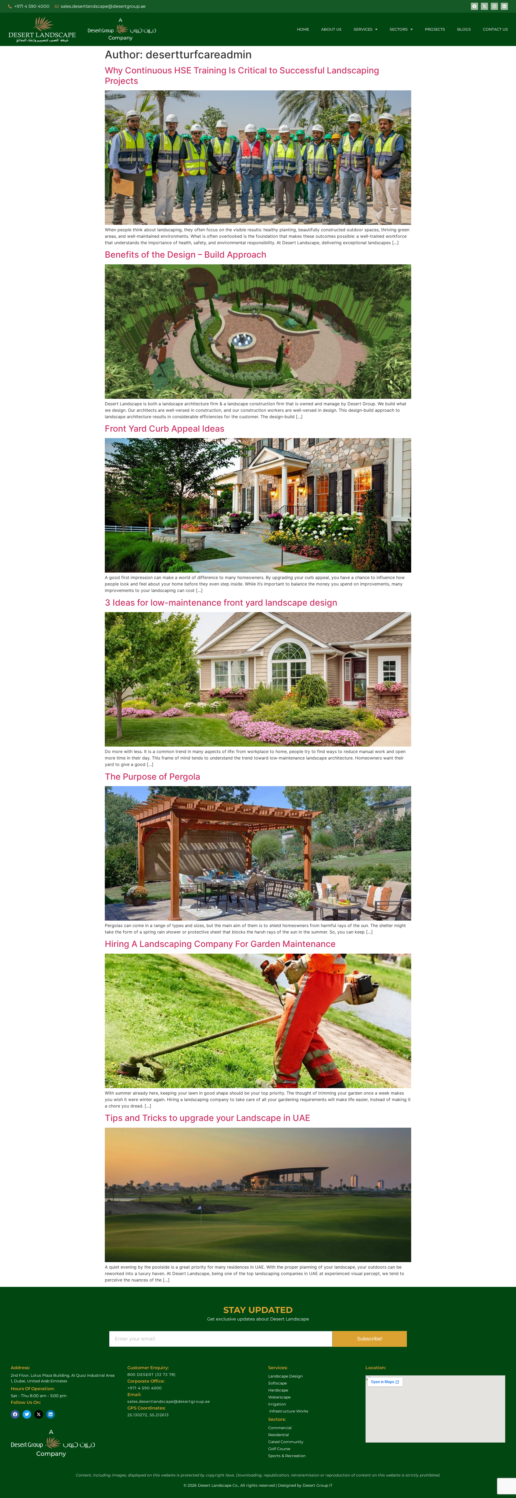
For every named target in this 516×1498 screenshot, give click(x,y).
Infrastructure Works (288, 1411)
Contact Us (495, 29)
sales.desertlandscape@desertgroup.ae (168, 1401)
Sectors (399, 29)
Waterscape (279, 1397)
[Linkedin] (504, 6)
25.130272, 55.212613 (148, 1414)
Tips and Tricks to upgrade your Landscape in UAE (207, 1118)
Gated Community (285, 1441)
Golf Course (279, 1448)
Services (363, 29)
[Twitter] (27, 1414)
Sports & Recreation (287, 1455)
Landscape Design (285, 1376)
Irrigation (277, 1404)
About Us (331, 29)
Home (303, 29)
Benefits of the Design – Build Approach (185, 254)
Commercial (280, 1427)
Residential (278, 1434)
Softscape (277, 1383)
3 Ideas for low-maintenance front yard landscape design (221, 602)
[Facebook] (474, 6)
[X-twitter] (484, 6)
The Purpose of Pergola (152, 776)
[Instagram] (494, 6)
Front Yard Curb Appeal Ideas (164, 428)
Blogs (464, 29)
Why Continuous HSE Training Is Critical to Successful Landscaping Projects (242, 75)
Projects (435, 29)
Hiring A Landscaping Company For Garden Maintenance (220, 944)
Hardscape (278, 1390)
